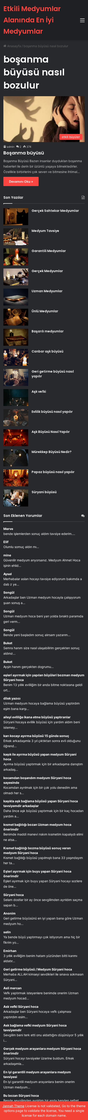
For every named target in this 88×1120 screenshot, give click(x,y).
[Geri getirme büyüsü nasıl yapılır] (15, 377)
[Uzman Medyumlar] (15, 297)
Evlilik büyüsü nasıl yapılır (52, 411)
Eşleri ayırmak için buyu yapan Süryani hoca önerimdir (37, 873)
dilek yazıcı (12, 698)
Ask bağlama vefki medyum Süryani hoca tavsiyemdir (35, 1027)
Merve (8, 529)
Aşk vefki (39, 391)
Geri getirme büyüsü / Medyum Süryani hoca (37, 969)
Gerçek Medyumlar (47, 271)
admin (10, 146)
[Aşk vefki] (15, 397)
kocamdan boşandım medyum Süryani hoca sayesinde (37, 780)
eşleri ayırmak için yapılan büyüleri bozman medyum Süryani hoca (43, 677)
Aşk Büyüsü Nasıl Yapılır (51, 431)
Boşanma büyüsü (23, 153)
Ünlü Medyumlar (45, 311)
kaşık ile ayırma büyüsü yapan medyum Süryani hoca (39, 756)
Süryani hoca (13, 895)
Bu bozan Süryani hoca (21, 1095)
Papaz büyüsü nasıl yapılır (53, 472)
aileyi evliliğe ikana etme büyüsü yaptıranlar (37, 717)
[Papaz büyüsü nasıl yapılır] (15, 477)
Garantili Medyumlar (49, 251)
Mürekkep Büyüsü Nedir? (52, 452)
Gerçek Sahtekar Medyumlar (55, 210)
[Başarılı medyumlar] (15, 337)
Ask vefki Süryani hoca (20, 1006)
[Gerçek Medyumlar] (15, 276)
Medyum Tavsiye (45, 231)
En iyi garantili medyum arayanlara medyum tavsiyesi (37, 1074)
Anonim (9, 913)
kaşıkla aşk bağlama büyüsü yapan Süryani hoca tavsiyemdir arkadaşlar (40, 803)
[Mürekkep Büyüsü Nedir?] (15, 457)
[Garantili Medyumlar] (15, 256)
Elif (5, 542)
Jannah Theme (13, 1106)
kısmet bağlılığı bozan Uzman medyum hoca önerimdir (37, 827)
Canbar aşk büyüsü (47, 351)
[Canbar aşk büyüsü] (15, 357)
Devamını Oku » (21, 181)
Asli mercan (12, 988)
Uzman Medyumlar (47, 291)
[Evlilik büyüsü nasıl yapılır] (15, 417)
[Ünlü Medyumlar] (15, 317)
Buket (7, 643)
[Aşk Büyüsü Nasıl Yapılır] (15, 437)
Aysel (7, 574)
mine (7, 555)
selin (7, 932)
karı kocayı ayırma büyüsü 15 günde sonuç (36, 736)
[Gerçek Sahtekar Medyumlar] (15, 216)
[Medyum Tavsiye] (15, 236)
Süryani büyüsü (44, 492)
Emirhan (9, 951)
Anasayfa (13, 46)
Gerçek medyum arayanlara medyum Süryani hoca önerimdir (42, 1051)
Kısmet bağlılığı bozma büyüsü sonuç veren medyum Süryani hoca (37, 850)
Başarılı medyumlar (48, 331)
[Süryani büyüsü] (15, 498)
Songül (8, 592)
